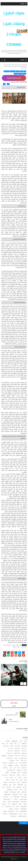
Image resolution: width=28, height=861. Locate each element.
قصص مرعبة (6, 71)
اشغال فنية (24, 746)
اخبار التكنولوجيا (15, 741)
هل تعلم (4, 804)
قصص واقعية (16, 797)
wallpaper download (22, 816)
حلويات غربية (4, 775)
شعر (25, 784)
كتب (11, 797)
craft (17, 811)
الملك (5, 765)
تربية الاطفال (5, 768)
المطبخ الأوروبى (23, 765)
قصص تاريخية (12, 71)
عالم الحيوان (8, 787)
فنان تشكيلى (24, 792)
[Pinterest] (4, 652)
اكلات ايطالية (23, 748)
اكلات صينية (10, 751)
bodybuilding (8, 806)
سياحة (8, 780)
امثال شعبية (24, 768)
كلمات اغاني (5, 797)
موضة (20, 804)
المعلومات (10, 765)
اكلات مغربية (9, 753)
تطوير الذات (24, 772)
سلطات (12, 780)
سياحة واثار (24, 782)
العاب (17, 760)
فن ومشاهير (9, 789)
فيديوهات (6, 792)
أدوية (11, 743)
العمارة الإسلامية (22, 763)
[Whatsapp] (8, 655)
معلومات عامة (15, 801)
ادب (19, 743)
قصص (18, 71)
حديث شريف (24, 775)
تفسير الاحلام (13, 772)
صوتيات (14, 784)
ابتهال (25, 741)
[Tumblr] (8, 652)
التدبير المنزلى (10, 755)
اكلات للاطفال (17, 753)
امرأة (19, 768)
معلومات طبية (23, 801)
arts (13, 806)
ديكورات (20, 777)
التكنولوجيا (4, 755)
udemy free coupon (13, 814)
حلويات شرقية (12, 775)
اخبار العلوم (24, 743)
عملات (20, 789)
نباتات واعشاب (14, 804)
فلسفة (15, 789)
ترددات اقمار (19, 770)
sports (20, 814)
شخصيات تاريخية (12, 782)
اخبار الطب (8, 741)
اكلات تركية (10, 748)
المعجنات (16, 765)
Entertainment (11, 811)
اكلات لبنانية (24, 753)
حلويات (18, 775)
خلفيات (25, 777)
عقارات (25, 789)
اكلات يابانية (17, 755)
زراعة (17, 780)
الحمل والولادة (9, 758)
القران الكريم (11, 763)
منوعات (16, 74)
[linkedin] (16, 652)
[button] (23, 4)
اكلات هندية (24, 755)
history (25, 814)
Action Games (23, 806)
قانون (25, 794)
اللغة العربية (4, 763)
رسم (7, 777)
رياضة (25, 780)
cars (3, 806)
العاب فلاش (11, 760)
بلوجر (15, 768)
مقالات (20, 74)
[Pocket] (12, 655)
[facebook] (23, 652)
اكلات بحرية (17, 748)
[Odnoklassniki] (16, 655)
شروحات (5, 782)
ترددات (25, 770)
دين (15, 777)
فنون (19, 792)
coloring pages (23, 809)
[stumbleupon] (12, 652)
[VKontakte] (19, 655)
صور (10, 784)
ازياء (7, 743)
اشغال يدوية (17, 746)
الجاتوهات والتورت (22, 758)
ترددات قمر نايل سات (11, 770)
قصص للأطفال (7, 794)
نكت (8, 804)
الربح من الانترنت (23, 760)
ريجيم (21, 780)
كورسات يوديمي (23, 799)
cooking (10, 809)
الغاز (16, 763)
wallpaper (5, 814)
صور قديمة (5, 784)
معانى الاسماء (6, 799)
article (17, 806)
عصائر (3, 787)
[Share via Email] (4, 655)
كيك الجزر (16, 799)
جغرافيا (7, 772)
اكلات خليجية (23, 751)
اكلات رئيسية (16, 751)
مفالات (24, 74)
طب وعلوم (19, 787)
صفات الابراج (20, 784)
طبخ (14, 787)
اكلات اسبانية (5, 746)
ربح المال (11, 777)
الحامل (15, 758)
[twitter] (19, 652)
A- (4, 84)
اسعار (3, 743)
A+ (8, 84)
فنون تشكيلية (13, 792)
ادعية (15, 743)
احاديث (21, 741)
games (5, 811)
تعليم (21, 71)
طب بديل (24, 787)
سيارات (18, 782)
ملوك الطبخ (22, 82)
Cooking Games (23, 811)
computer (16, 809)
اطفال (11, 746)
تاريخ (24, 71)
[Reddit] (23, 655)
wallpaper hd (13, 816)
